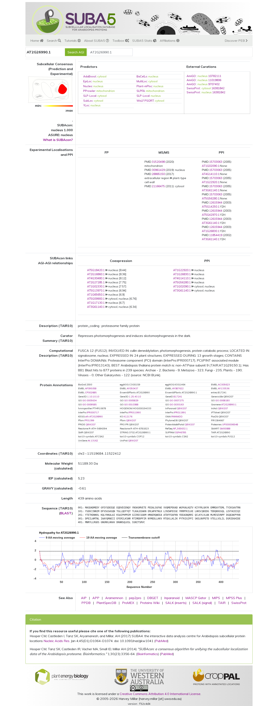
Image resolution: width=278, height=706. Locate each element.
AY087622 (178, 388)
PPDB (86, 603)
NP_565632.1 (180, 428)
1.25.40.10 (135, 396)
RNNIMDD (177, 416)
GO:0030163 (177, 404)
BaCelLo (142, 76)
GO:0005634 (89, 400)
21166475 (158, 186)
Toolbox (118, 40)
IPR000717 (93, 412)
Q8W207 (182, 408)
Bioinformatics (147, 654)
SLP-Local (89, 95)
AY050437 (132, 388)
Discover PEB (235, 40)
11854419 (215, 235)
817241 (178, 396)
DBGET (152, 598)
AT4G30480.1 (96, 278)
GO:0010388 (131, 404)
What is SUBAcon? (58, 140)
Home (35, 40)
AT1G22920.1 (210, 182)
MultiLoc (142, 81)
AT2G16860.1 (96, 274)
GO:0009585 (89, 404)
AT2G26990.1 (228, 404)
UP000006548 (230, 424)
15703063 (215, 161)
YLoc (86, 105)
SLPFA (141, 90)
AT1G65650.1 (96, 294)
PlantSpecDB (106, 603)
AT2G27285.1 (96, 282)
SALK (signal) (202, 603)
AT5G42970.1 (210, 214)
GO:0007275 (177, 400)
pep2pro (135, 598)
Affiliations (168, 40)
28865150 (158, 174)
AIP (83, 598)
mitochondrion (105, 90)
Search (52, 40)
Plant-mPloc (144, 86)
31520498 (158, 161)
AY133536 (223, 388)
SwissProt (193, 88)
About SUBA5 (95, 40)
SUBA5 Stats (142, 40)
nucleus (153, 76)
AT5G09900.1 (96, 298)
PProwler (89, 90)
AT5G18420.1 (96, 270)
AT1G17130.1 (96, 302)
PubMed (161, 641)
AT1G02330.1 (96, 286)
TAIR (221, 603)
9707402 (214, 84)
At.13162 (93, 440)
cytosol (101, 76)
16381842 (217, 88)
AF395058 (90, 388)
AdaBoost (89, 76)
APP (95, 598)
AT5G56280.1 (210, 198)
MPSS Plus (234, 598)
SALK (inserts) (176, 603)
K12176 (128, 416)
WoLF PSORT (145, 100)
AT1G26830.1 (210, 231)
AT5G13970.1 (96, 290)
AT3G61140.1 (210, 190)
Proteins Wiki (150, 603)
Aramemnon (114, 598)
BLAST (66, 513)
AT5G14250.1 (210, 206)
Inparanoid (171, 598)
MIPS (216, 598)
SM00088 (225, 428)
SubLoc (88, 100)
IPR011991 (180, 412)
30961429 (158, 170)
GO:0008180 (222, 400)
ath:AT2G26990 (94, 416)
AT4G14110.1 (210, 174)
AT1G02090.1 (210, 165)
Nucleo (87, 86)
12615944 (215, 202)
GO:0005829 (131, 400)
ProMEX (128, 603)
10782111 (214, 76)
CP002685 (91, 392)
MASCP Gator (195, 598)
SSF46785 (180, 432)
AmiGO (191, 76)
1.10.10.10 (93, 396)
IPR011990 (134, 412)
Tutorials (71, 40)
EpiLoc (87, 81)
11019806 (214, 80)
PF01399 (89, 420)
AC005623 (224, 384)
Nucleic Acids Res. (57, 641)
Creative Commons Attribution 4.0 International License (160, 694)
